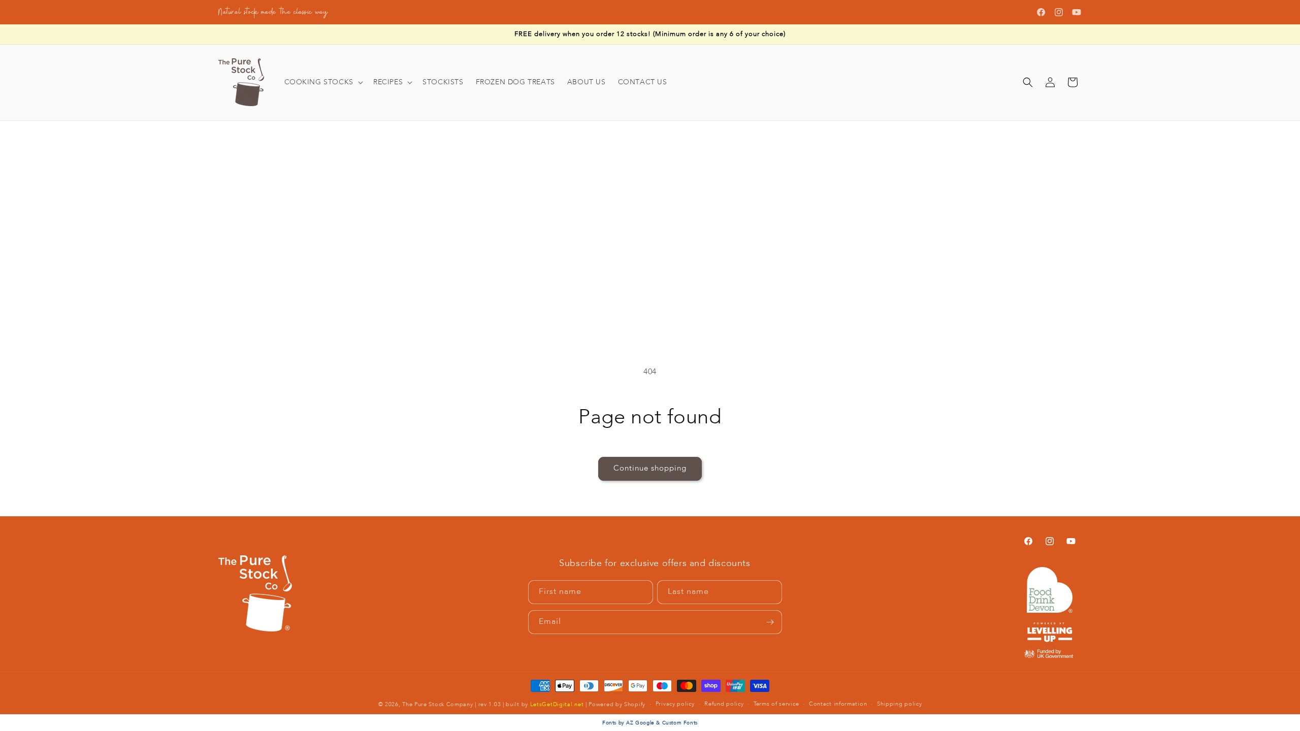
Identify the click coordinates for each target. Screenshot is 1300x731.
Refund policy (723, 704)
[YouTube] (1076, 12)
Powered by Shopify (617, 705)
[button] (322, 82)
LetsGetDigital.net (557, 705)
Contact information (838, 704)
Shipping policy (899, 704)
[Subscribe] (770, 622)
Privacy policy (675, 704)
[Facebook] (1041, 12)
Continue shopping (650, 468)
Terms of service (776, 704)
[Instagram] (1059, 12)
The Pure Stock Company (437, 705)
